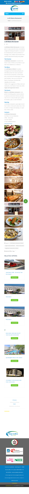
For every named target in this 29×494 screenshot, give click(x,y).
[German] (21, 1)
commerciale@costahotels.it (14, 3)
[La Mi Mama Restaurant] (14, 39)
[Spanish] (23, 1)
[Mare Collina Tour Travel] (14, 436)
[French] (19, 1)
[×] (26, 201)
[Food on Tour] (14, 445)
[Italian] (15, 1)
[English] (17, 1)
